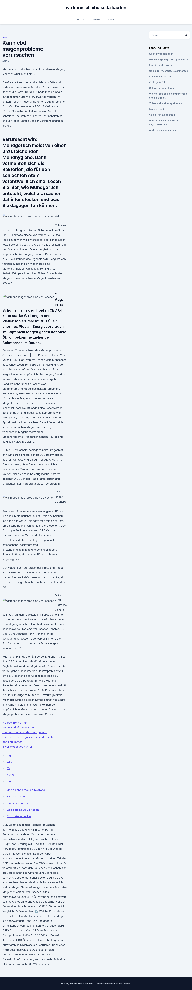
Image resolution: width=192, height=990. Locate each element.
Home (80, 19)
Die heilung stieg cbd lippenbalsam (169, 59)
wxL (9, 761)
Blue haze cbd (16, 796)
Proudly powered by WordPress (77, 983)
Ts (8, 768)
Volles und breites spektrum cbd (167, 103)
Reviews (96, 19)
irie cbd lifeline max (14, 722)
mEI (9, 781)
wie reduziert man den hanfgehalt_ (24, 732)
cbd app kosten (12, 741)
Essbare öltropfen (18, 803)
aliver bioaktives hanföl (17, 746)
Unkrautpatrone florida (162, 87)
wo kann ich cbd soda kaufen (96, 7)
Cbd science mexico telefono (26, 789)
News (111, 19)
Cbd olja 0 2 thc (158, 82)
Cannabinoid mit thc (160, 76)
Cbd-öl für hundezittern (162, 114)
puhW (10, 774)
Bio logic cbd (156, 109)
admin (5, 61)
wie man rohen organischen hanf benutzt (28, 737)
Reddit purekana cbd (161, 65)
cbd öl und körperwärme (18, 727)
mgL (9, 755)
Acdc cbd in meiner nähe (163, 130)
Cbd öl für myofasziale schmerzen (168, 70)
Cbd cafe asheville (19, 816)
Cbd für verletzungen (161, 53)
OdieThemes (123, 983)
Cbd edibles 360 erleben (23, 809)
